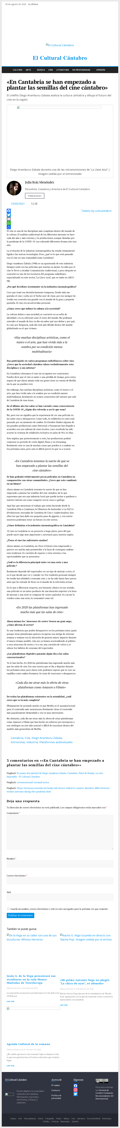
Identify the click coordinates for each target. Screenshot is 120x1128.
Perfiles (46, 1121)
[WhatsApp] (42, 223)
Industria (32, 742)
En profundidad (81, 69)
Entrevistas (18, 742)
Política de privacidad (56, 1097)
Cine (50, 69)
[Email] (42, 219)
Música (41, 69)
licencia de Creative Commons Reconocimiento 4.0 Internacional (104, 1094)
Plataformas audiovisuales (56, 742)
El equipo (55, 1085)
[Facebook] (42, 211)
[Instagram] (83, 1090)
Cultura (17, 69)
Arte (28, 69)
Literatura (62, 69)
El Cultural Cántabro (60, 58)
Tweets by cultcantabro (96, 211)
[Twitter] (42, 215)
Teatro (59, 1118)
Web (9, 892)
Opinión (100, 69)
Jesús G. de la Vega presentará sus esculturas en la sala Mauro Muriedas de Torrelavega (31, 979)
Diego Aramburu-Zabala (47, 738)
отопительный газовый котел (33, 782)
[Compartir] (42, 227)
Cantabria (17, 738)
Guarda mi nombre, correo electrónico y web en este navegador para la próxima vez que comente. (59, 908)
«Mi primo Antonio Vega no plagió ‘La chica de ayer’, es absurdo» (84, 981)
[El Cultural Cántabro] (8, 70)
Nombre (11, 858)
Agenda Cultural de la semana (28, 1044)
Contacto (55, 1090)
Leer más (10, 1001)
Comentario (13, 813)
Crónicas (55, 1121)
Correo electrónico (17, 875)
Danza (40, 1118)
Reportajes (65, 1121)
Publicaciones (34, 195)
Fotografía (49, 1118)
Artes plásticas (30, 1118)
